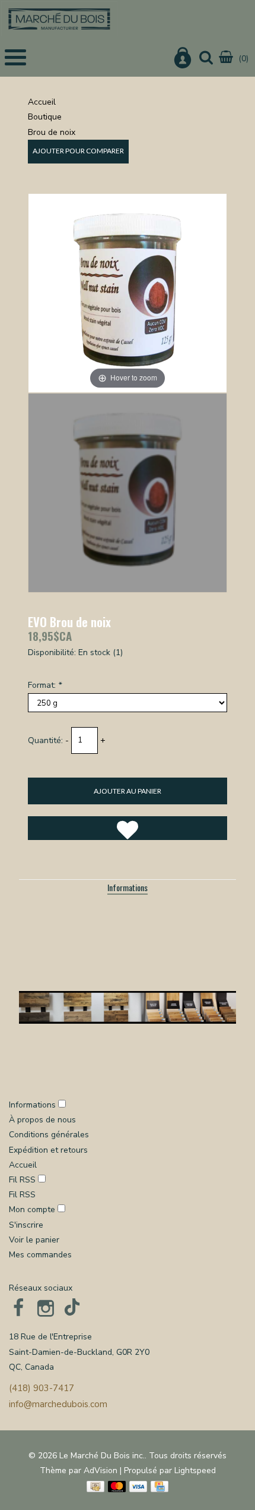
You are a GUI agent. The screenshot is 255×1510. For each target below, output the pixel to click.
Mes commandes (40, 1254)
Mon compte (33, 1209)
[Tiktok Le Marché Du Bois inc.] (72, 1307)
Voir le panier (34, 1239)
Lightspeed (195, 1470)
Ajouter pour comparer (78, 150)
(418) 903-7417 (41, 1388)
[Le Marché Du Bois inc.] (59, 18)
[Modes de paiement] (95, 1486)
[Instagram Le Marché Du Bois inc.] (45, 1307)
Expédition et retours (48, 1150)
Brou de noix (51, 132)
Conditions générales (49, 1134)
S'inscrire (26, 1225)
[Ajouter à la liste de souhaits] (127, 828)
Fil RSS (22, 1179)
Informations (127, 887)
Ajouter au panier (127, 791)
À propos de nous (42, 1119)
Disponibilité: (52, 652)
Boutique (45, 116)
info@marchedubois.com (58, 1404)
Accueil (42, 102)
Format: (45, 685)
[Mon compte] (182, 60)
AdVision (100, 1470)
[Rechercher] (206, 59)
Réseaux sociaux (40, 1288)
